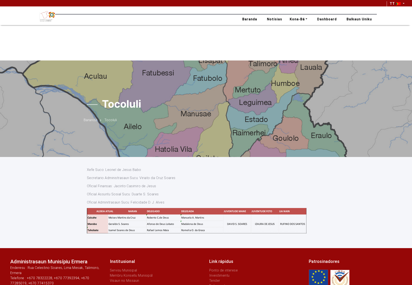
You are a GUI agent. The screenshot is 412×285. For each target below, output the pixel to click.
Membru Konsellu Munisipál (131, 275)
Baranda (90, 120)
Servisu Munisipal (123, 270)
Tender (214, 281)
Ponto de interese (223, 270)
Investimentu (219, 275)
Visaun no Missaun (124, 281)
